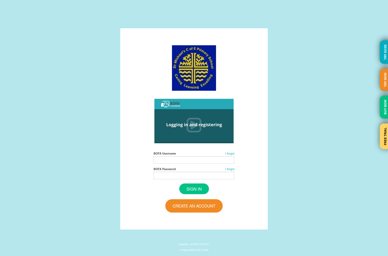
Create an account (194, 206)
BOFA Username (165, 153)
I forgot (229, 153)
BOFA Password (165, 169)
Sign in (194, 189)
